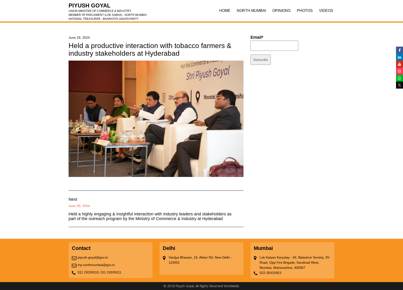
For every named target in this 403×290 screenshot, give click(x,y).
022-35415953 (270, 273)
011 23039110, (89, 272)
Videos (326, 11)
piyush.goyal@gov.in (93, 257)
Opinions (281, 11)
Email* (256, 37)
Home (224, 11)
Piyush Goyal (107, 7)
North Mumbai (251, 11)
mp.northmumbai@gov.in (96, 265)
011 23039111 (111, 272)
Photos (305, 11)
